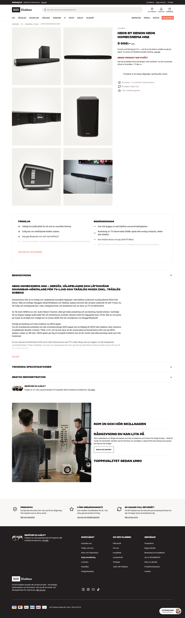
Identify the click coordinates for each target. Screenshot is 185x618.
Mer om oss (40, 590)
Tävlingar (116, 562)
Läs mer (45, 2)
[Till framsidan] (22, 9)
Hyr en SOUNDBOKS (152, 557)
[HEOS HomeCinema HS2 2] (87, 56)
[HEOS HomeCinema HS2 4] (87, 116)
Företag (170, 2)
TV (22, 24)
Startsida (15, 24)
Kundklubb (117, 553)
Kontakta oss (86, 543)
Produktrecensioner (152, 567)
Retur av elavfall (150, 562)
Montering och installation (154, 553)
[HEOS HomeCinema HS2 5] (36, 177)
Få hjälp (91, 390)
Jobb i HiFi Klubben (120, 567)
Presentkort (149, 543)
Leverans (84, 562)
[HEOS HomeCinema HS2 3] (36, 116)
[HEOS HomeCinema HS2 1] (36, 56)
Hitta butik (117, 543)
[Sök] (45, 9)
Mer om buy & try (131, 517)
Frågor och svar (87, 548)
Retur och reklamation (89, 553)
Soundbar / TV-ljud (31, 24)
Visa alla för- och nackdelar (30, 252)
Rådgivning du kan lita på (119, 439)
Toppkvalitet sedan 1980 (118, 449)
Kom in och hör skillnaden (120, 428)
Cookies (147, 571)
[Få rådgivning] (178, 611)
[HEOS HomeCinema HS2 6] (87, 177)
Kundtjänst (150, 2)
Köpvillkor (85, 567)
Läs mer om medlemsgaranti (88, 517)
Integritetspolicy (87, 571)
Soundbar (121, 28)
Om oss (116, 548)
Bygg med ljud (161, 2)
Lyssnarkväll (118, 557)
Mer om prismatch (28, 517)
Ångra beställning (88, 557)
